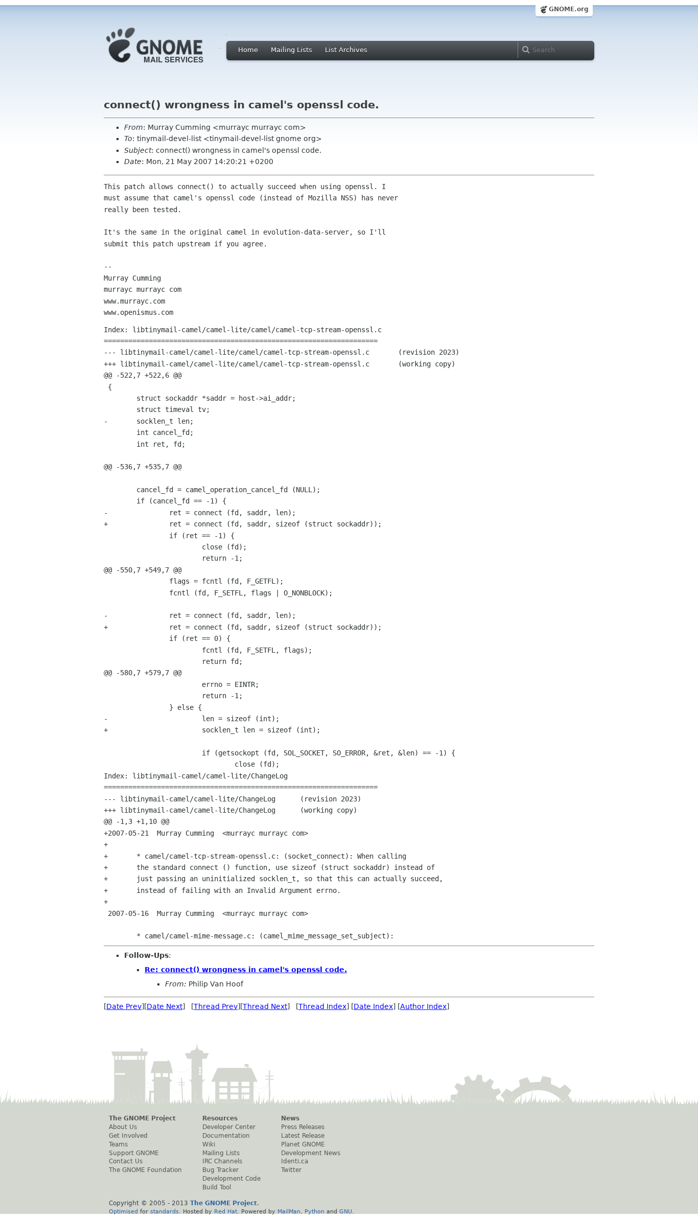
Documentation (226, 1135)
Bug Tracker (220, 1170)
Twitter (291, 1170)
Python (314, 1211)
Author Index (423, 1006)
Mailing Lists (291, 50)
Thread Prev (216, 1006)
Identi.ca (294, 1161)
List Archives (346, 50)
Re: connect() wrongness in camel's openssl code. (246, 970)
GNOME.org (569, 9)
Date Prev (124, 1006)
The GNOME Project (142, 1118)
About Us (123, 1127)
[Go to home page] (170, 65)
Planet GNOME (303, 1144)
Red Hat (225, 1211)
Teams (118, 1144)
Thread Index (322, 1006)
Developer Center (228, 1127)
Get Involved (128, 1135)
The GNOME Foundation (145, 1170)
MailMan (288, 1211)
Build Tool (216, 1187)
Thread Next (265, 1006)
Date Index (373, 1006)
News (290, 1118)
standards (164, 1211)
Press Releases (302, 1127)
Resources (220, 1118)
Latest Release (302, 1135)
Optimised (123, 1211)
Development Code (231, 1178)
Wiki (208, 1144)
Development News (310, 1153)
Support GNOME (134, 1153)
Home (248, 50)
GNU (345, 1211)
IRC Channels (222, 1161)
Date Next (164, 1006)
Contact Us (126, 1161)
